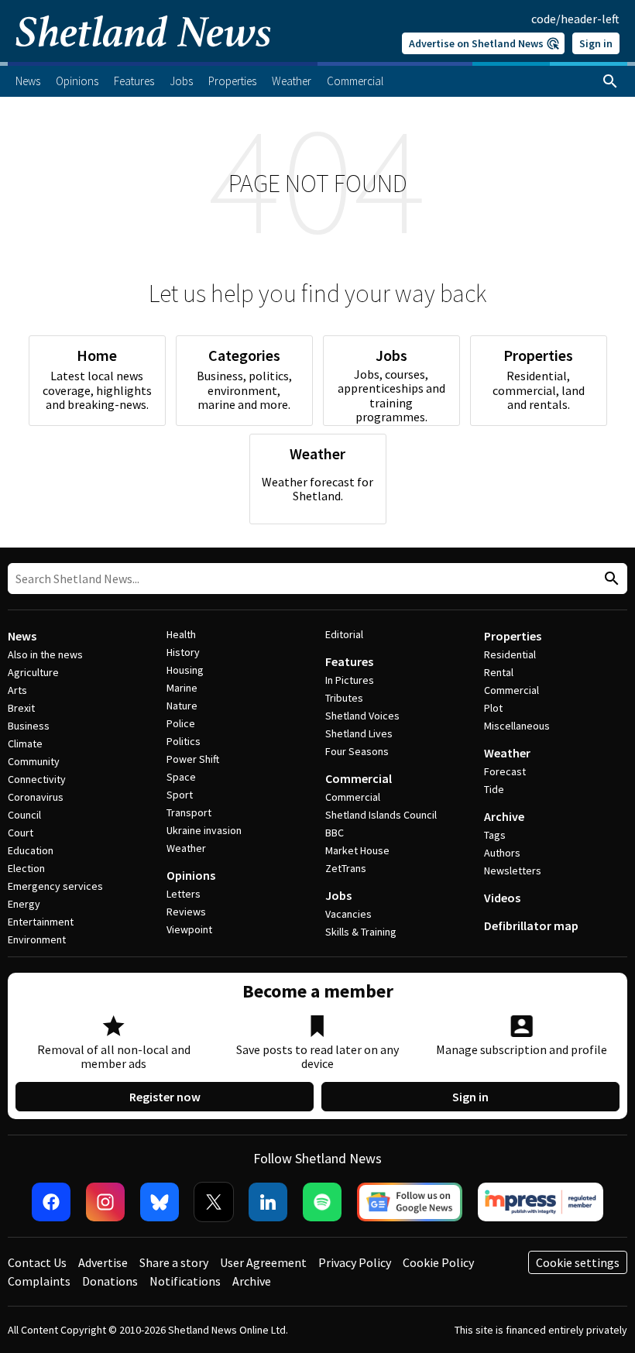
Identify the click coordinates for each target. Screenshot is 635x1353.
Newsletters (512, 870)
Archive (504, 816)
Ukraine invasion (204, 830)
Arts (17, 690)
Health (181, 634)
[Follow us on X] (213, 1202)
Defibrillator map (531, 925)
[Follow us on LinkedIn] (268, 1202)
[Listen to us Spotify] (322, 1202)
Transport (188, 812)
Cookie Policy (438, 1262)
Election (26, 868)
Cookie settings (578, 1262)
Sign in (596, 43)
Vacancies (348, 914)
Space (181, 777)
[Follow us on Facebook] (51, 1202)
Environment (37, 939)
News (22, 636)
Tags (495, 835)
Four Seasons (357, 751)
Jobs (338, 895)
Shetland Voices (362, 716)
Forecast (505, 771)
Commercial (358, 778)
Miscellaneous (517, 726)
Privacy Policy (354, 1262)
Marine (181, 688)
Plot (493, 708)
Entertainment (41, 922)
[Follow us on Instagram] (105, 1202)
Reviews (186, 912)
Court (20, 833)
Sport (179, 795)
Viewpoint (189, 929)
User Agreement (263, 1262)
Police (180, 723)
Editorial (344, 634)
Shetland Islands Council (381, 815)
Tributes (344, 698)
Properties (512, 636)
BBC (334, 833)
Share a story (173, 1262)
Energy (24, 904)
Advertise (103, 1262)
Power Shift (192, 759)
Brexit (21, 708)
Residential (510, 654)
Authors (502, 853)
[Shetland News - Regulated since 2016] (540, 1202)
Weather (186, 848)
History (183, 652)
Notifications (185, 1281)
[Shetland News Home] (143, 57)
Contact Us (37, 1262)
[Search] (610, 81)
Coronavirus (36, 797)
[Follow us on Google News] (409, 1202)
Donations (110, 1281)
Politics (183, 741)
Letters (183, 894)
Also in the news (45, 654)
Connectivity (37, 779)
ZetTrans (345, 868)
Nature (181, 706)
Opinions (190, 875)
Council (24, 815)
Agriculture (33, 672)
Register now (165, 1096)
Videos (502, 897)
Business (29, 726)
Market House (357, 850)
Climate (25, 743)
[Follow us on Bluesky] (159, 1202)
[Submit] (609, 579)
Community (34, 761)
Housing (185, 670)
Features (349, 661)
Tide (494, 789)
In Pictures (349, 680)
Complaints (39, 1281)
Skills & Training (360, 932)
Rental (498, 672)
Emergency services (55, 886)
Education (30, 850)
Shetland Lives (359, 733)
